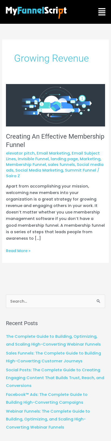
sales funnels (61, 164)
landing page (64, 159)
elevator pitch (20, 153)
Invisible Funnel (33, 159)
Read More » (18, 250)
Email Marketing (53, 153)
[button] (102, 12)
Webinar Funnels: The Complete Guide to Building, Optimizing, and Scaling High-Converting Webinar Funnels (48, 419)
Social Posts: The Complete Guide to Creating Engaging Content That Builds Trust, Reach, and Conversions (55, 377)
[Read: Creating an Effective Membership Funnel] (55, 105)
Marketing (90, 159)
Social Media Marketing (39, 170)
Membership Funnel (26, 164)
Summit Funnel (80, 170)
